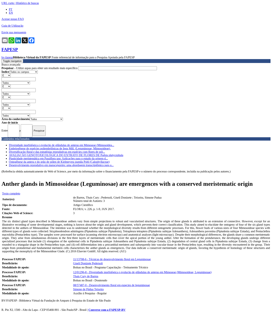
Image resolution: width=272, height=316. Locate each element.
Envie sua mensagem (13, 32)
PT (10, 9)
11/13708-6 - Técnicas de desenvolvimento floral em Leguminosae (112, 259)
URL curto (7, 3)
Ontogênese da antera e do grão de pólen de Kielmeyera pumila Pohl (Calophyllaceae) (59, 161)
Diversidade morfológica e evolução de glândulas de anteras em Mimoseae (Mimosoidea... (61, 145)
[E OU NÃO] (6, 75)
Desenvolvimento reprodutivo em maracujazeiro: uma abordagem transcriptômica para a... (61, 165)
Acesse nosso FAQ (12, 19)
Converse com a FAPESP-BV (107, 309)
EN (11, 12)
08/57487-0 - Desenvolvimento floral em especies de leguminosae (111, 285)
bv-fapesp (7, 57)
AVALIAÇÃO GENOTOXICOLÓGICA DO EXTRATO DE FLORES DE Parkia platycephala (66, 155)
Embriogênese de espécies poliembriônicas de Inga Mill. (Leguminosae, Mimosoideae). (60, 148)
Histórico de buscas (27, 3)
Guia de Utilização (12, 25)
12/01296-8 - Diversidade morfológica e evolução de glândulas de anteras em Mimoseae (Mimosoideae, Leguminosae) (142, 272)
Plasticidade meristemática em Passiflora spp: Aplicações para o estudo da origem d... (58, 158)
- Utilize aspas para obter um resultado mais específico (39, 68)
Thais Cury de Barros (85, 276)
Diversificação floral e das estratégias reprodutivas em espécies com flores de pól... (57, 151)
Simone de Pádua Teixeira (88, 289)
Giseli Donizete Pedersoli (88, 263)
